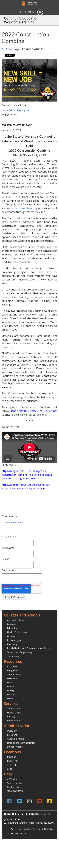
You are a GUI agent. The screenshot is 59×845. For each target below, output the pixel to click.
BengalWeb (13, 670)
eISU (9, 768)
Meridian (11, 756)
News (10, 698)
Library (10, 690)
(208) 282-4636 (15, 791)
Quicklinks (26, 12)
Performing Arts (15, 640)
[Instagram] (29, 801)
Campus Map (14, 674)
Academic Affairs (15, 738)
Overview (12, 730)
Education (12, 628)
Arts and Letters (15, 620)
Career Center (14, 708)
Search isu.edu (14, 783)
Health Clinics (14, 712)
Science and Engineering (19, 652)
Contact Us (13, 787)
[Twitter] (19, 801)
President (12, 734)
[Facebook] (9, 801)
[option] (29, 495)
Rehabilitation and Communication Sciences (29, 648)
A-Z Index (12, 666)
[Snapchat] (49, 801)
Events (10, 686)
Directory (12, 678)
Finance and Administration (21, 742)
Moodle (11, 694)
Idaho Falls (12, 760)
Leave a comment (14, 522)
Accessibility (25, 829)
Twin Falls (12, 765)
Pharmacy (12, 644)
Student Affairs (15, 746)
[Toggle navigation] (53, 20)
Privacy (14, 829)
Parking (11, 716)
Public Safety (13, 720)
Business (11, 624)
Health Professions (17, 632)
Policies (36, 829)
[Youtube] (39, 801)
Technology (13, 656)
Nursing (11, 636)
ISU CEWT (7, 49)
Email (10, 682)
